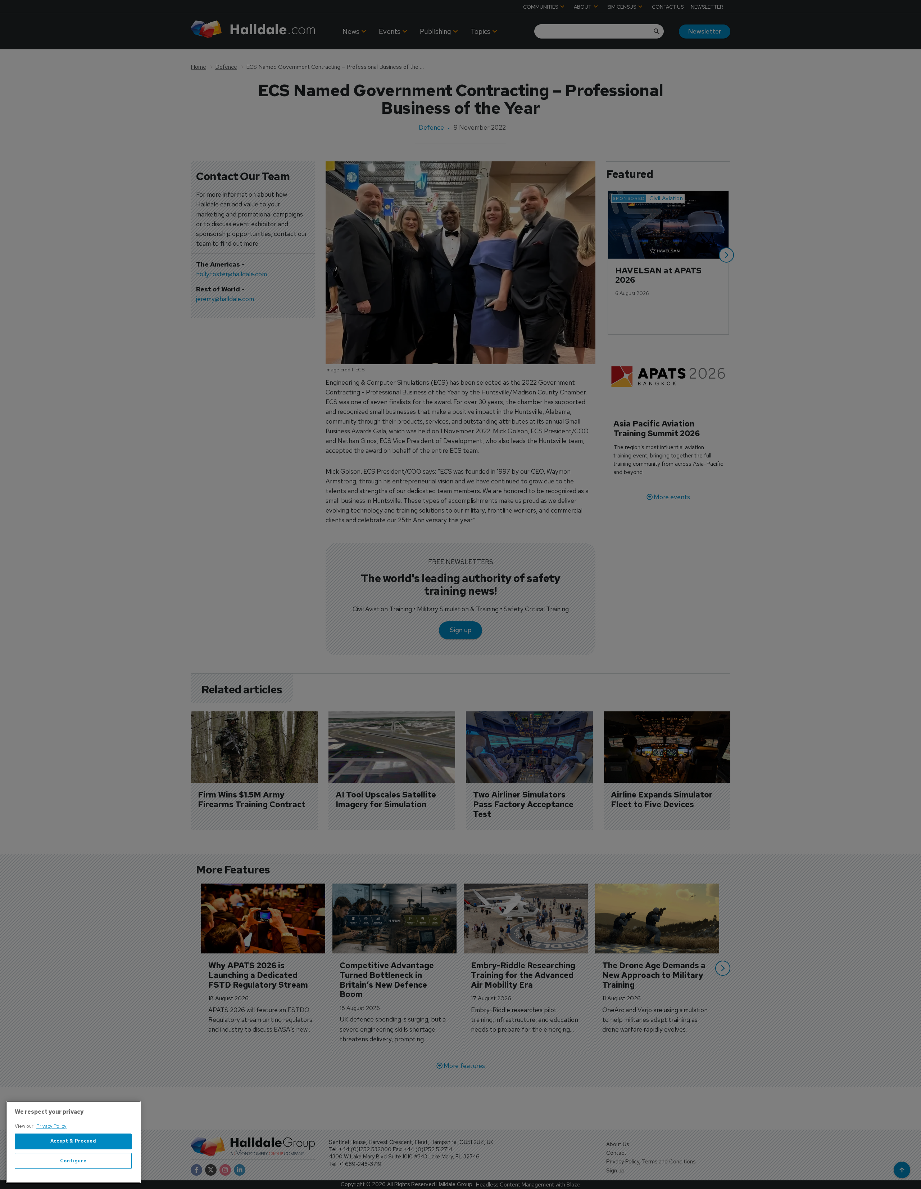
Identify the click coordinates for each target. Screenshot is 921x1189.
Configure (73, 1161)
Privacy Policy (51, 1126)
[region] (73, 1142)
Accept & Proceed (73, 1141)
